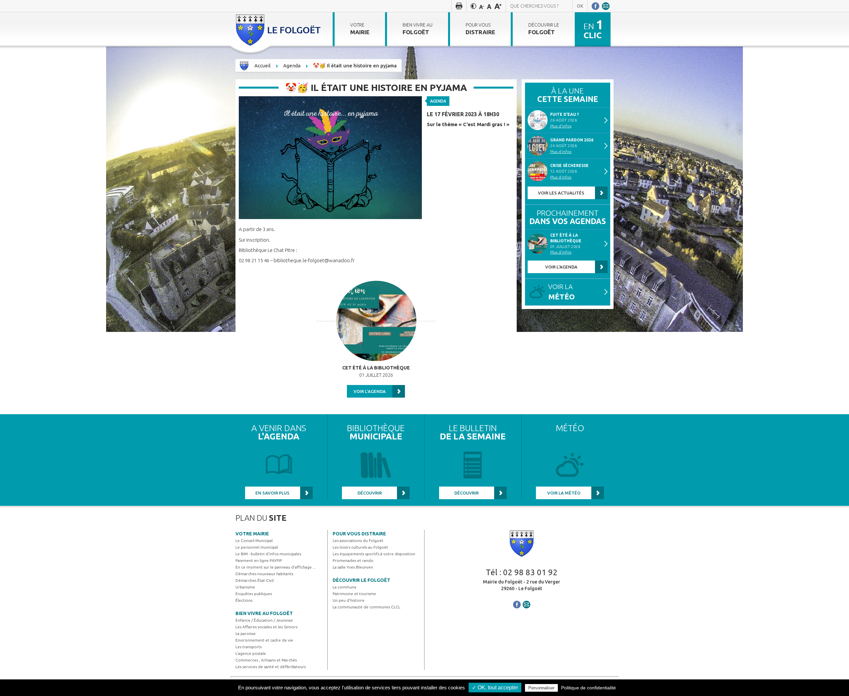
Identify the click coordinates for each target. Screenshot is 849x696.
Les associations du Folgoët (358, 540)
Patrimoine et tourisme (354, 593)
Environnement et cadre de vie (264, 640)
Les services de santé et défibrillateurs (270, 666)
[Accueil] (279, 29)
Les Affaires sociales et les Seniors (266, 627)
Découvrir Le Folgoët (361, 580)
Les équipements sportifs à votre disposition (374, 554)
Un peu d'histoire (348, 600)
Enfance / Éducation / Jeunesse (264, 620)
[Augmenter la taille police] (498, 6)
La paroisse (245, 633)
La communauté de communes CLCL (366, 607)
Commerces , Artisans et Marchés (266, 660)
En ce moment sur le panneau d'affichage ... (275, 567)
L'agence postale (250, 653)
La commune (345, 587)
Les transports (248, 647)
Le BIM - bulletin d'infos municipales (268, 554)
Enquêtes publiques (253, 593)
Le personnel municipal (256, 547)
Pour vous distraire (359, 533)
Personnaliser (541, 687)
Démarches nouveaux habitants (264, 574)
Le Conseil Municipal (254, 540)
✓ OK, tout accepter (495, 687)
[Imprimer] (459, 6)
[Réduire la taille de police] (482, 6)
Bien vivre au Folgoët (264, 613)
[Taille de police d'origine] (489, 6)
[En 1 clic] (593, 29)
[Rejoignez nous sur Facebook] (595, 6)
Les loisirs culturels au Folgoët (360, 547)
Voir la (561, 292)
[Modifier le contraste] (473, 6)
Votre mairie (252, 533)
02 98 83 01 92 (530, 572)
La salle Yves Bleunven (353, 567)
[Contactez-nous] (606, 6)
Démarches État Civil (254, 580)
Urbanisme (245, 587)
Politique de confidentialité (588, 687)
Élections (243, 600)
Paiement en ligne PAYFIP (258, 560)
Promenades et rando (353, 560)
